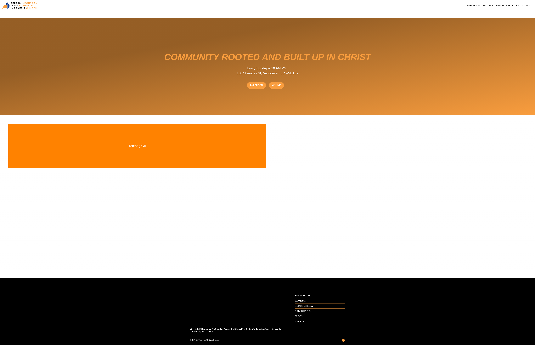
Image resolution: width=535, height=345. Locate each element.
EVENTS (299, 321)
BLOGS (298, 316)
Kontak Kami (524, 6)
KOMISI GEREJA (304, 306)
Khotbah (488, 6)
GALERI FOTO (303, 311)
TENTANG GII (302, 296)
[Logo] (89, 5)
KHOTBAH (300, 301)
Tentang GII (473, 6)
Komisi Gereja (504, 6)
